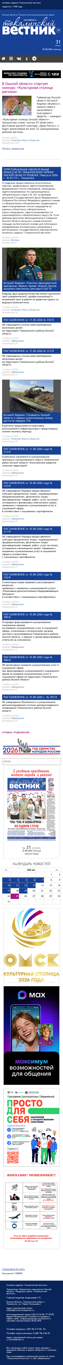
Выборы (15, 240)
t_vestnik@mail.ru (15, 1339)
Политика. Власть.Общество (25, 140)
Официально (17, 341)
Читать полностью (13, 148)
